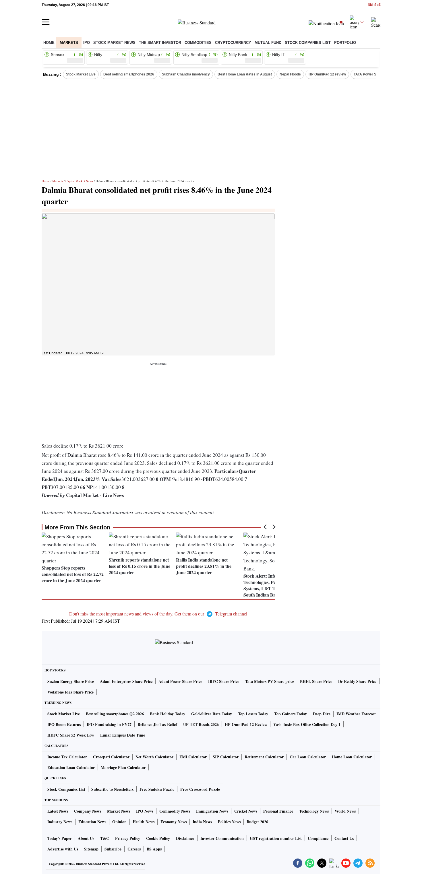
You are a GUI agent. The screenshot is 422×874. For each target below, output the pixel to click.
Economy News (173, 822)
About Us (86, 838)
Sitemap (91, 849)
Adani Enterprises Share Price (126, 681)
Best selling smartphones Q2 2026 (115, 714)
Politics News (229, 822)
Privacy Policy (127, 838)
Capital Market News (79, 181)
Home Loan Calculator (352, 757)
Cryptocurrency (233, 42)
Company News (87, 811)
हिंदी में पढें (374, 5)
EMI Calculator (193, 757)
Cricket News (245, 811)
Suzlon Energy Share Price (70, 681)
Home (49, 42)
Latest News (57, 811)
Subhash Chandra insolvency (186, 74)
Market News (118, 811)
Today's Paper (59, 838)
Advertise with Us (62, 849)
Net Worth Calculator (154, 757)
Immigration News (212, 811)
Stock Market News (114, 42)
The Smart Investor (160, 42)
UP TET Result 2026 (201, 724)
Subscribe (112, 849)
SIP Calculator (226, 757)
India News (202, 822)
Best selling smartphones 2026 (128, 74)
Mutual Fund (268, 42)
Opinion (119, 822)
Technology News (314, 811)
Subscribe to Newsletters (112, 789)
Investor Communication (222, 838)
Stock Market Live (81, 74)
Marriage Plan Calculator (123, 767)
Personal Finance (278, 811)
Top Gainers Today (290, 714)
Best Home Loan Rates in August (245, 74)
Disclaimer (185, 838)
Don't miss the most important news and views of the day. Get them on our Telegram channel (158, 614)
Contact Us (344, 838)
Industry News (59, 822)
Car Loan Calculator (308, 757)
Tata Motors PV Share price (269, 681)
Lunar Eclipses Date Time (122, 735)
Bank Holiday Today (167, 714)
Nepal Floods (290, 74)
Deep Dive (321, 714)
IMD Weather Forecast (356, 714)
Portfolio (345, 42)
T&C (104, 838)
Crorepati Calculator (111, 757)
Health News (143, 822)
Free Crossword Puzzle (200, 789)
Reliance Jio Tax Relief (157, 724)
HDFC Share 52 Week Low (70, 735)
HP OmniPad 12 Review (246, 724)
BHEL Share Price (316, 681)
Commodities (198, 42)
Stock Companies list (308, 42)
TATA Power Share (369, 74)
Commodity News (174, 811)
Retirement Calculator (264, 757)
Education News (92, 822)
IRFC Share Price (223, 681)
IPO (86, 42)
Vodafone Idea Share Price (70, 692)
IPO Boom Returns (64, 724)
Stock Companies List (66, 789)
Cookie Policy (158, 838)
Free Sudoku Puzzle (157, 789)
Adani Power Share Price (180, 681)
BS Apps (154, 849)
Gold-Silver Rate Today (211, 714)
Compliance (318, 838)
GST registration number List (276, 838)
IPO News (144, 811)
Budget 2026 (257, 822)
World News (345, 811)
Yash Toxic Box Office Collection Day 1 (306, 724)
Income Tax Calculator (67, 757)
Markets (69, 42)
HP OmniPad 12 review (327, 74)
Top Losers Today (253, 714)
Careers (134, 849)
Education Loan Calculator (71, 767)
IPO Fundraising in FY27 (109, 724)
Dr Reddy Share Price (357, 681)
